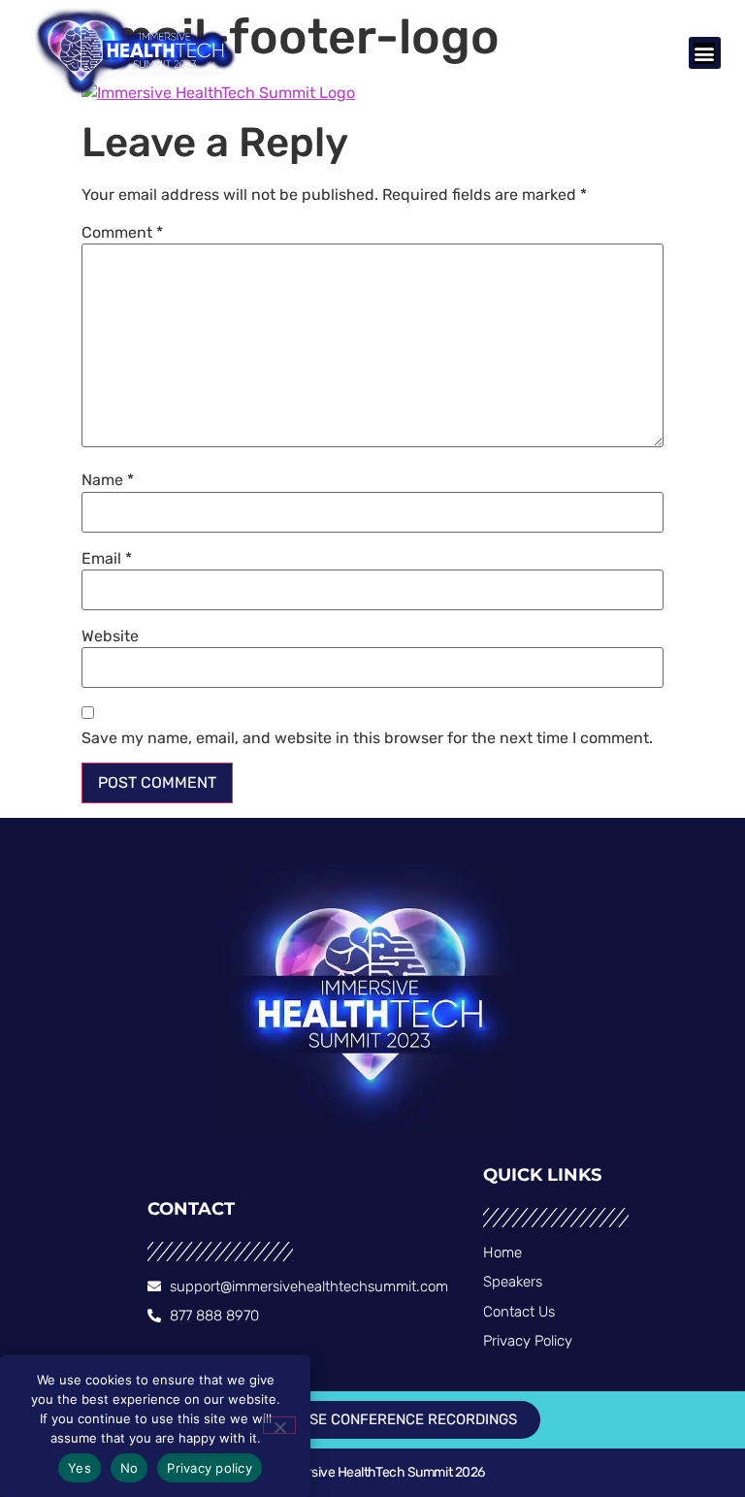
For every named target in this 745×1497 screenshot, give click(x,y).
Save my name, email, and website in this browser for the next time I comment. (367, 738)
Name (107, 480)
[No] (279, 1425)
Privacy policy (209, 1468)
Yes (79, 1468)
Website (110, 636)
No (129, 1468)
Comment (122, 233)
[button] (705, 53)
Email (106, 559)
